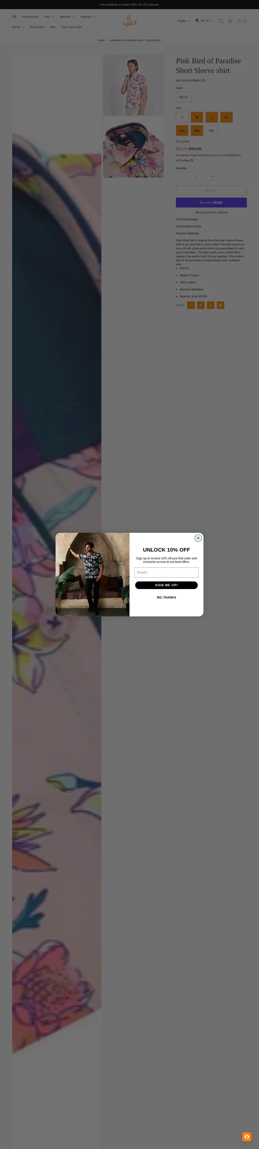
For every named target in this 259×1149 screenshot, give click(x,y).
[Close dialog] (198, 538)
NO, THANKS (166, 597)
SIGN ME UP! (166, 585)
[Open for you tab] (246, 1136)
